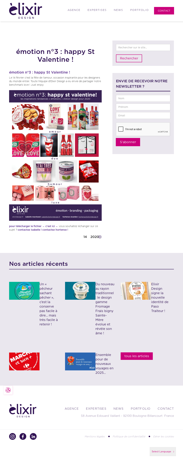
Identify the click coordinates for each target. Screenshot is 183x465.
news (118, 408)
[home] (25, 11)
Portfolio (139, 10)
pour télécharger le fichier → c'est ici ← (33, 226)
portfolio (141, 408)
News (118, 10)
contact (166, 408)
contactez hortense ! (55, 229)
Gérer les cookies (163, 436)
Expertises (97, 10)
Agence (74, 10)
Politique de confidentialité (129, 436)
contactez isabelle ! (30, 229)
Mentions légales (95, 436)
